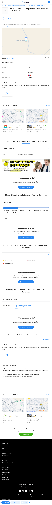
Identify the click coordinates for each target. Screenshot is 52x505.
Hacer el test (26, 434)
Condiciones (42, 494)
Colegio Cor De (38, 126)
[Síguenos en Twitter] (23, 491)
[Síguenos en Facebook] (26, 491)
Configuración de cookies (32, 495)
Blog (3, 448)
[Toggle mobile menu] (2, 2)
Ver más (48, 105)
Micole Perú (5, 477)
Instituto (13, 126)
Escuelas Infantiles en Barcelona (26, 5)
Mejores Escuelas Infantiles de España (11, 5)
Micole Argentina (6, 472)
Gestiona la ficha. (10, 58)
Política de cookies (6, 499)
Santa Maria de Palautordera (39, 5)
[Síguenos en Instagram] (29, 491)
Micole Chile (5, 474)
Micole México (5, 470)
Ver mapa (6, 26)
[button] (26, 148)
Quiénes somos (5, 446)
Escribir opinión (46, 339)
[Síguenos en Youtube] (32, 491)
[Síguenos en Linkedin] (20, 491)
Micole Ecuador (5, 479)
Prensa (3, 451)
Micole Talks (5, 455)
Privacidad (19, 494)
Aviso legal (4, 494)
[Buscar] (49, 2)
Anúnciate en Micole (7, 453)
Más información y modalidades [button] (11, 219)
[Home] (2, 5)
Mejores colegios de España (9, 463)
